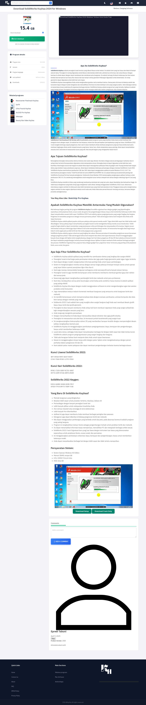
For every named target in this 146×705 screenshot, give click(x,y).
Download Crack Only (103, 511)
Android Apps (59, 682)
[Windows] (120, 3)
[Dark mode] (105, 3)
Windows (116, 8)
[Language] (112, 3)
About (13, 682)
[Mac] (125, 3)
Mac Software (59, 677)
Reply (53, 638)
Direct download (18, 39)
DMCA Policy (15, 691)
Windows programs (61, 672)
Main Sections (60, 665)
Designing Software (126, 8)
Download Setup (82, 511)
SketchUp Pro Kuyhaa (78, 198)
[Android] (132, 3)
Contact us (14, 677)
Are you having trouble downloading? (27, 44)
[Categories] (138, 3)
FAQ (12, 686)
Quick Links (15, 665)
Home (13, 672)
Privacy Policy (15, 696)
